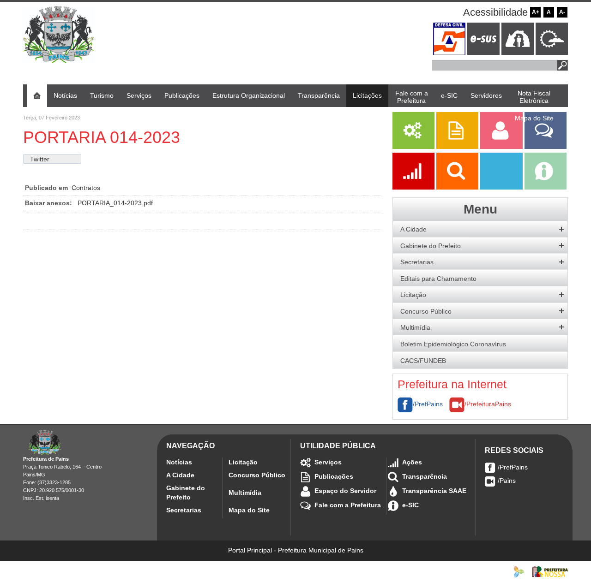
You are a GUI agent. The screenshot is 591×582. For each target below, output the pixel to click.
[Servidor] (502, 146)
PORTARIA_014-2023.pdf (115, 203)
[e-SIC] (546, 187)
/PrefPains (428, 404)
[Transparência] (458, 187)
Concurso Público (257, 475)
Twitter (39, 159)
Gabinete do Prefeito (185, 492)
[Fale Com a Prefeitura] (546, 146)
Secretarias (183, 510)
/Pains (507, 480)
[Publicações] (458, 146)
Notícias (179, 462)
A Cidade (180, 475)
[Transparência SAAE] (502, 187)
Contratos (86, 187)
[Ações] (414, 187)
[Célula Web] (519, 571)
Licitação (243, 462)
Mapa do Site (249, 510)
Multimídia (245, 492)
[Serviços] (413, 146)
